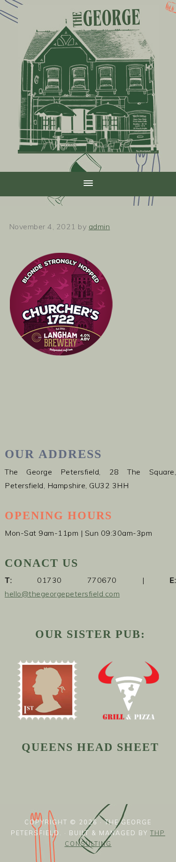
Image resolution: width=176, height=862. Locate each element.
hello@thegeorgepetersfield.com (62, 593)
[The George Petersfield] (88, 158)
